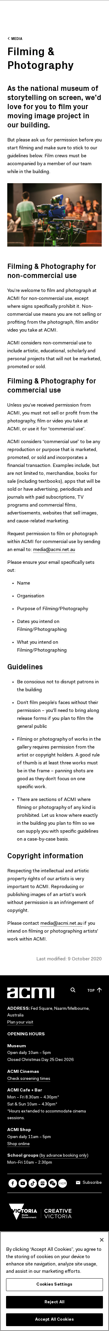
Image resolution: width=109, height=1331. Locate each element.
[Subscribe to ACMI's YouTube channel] (22, 1183)
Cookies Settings (54, 1285)
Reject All (54, 1302)
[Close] (101, 1240)
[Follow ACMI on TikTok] (32, 1183)
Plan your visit (20, 1022)
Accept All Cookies (54, 1320)
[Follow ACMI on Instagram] (42, 1183)
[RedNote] (62, 1183)
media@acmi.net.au (54, 549)
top (91, 990)
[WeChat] (52, 1183)
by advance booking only (64, 1156)
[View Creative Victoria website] (40, 1213)
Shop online (18, 1144)
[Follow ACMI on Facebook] (12, 1183)
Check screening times (28, 1079)
